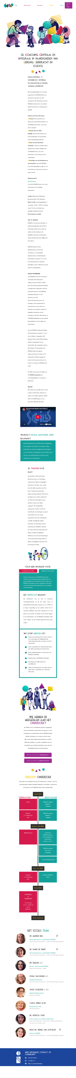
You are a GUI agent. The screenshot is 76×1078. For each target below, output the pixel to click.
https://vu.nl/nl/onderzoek (35, 1063)
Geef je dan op (32, 181)
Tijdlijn (52, 5)
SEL (16, 5)
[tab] (28, 571)
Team (61, 5)
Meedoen (40, 5)
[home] (9, 5)
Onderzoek (27, 5)
